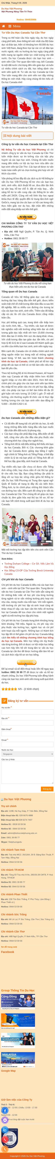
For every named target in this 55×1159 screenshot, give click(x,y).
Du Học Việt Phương (11, 8)
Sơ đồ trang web (9, 947)
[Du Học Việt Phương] (3, 26)
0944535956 (30, 19)
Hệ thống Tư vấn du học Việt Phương (24, 149)
